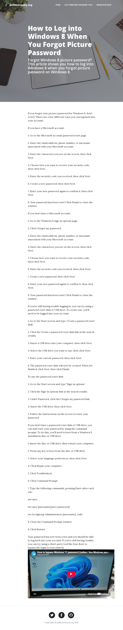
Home (58, 5)
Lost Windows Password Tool (78, 5)
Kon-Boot (78, 543)
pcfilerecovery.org (21, 5)
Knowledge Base (104, 5)
